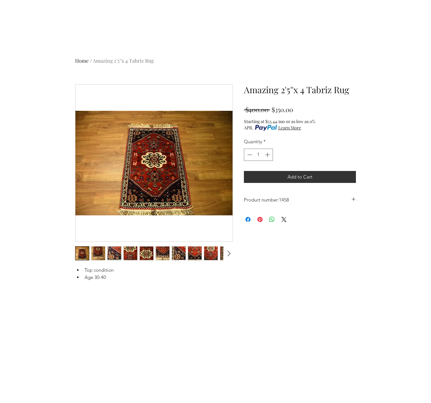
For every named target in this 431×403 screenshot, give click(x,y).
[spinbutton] (258, 155)
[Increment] (268, 155)
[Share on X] (284, 219)
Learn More (289, 128)
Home (82, 60)
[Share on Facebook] (248, 219)
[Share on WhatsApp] (272, 219)
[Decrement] (249, 155)
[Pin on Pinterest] (260, 219)
